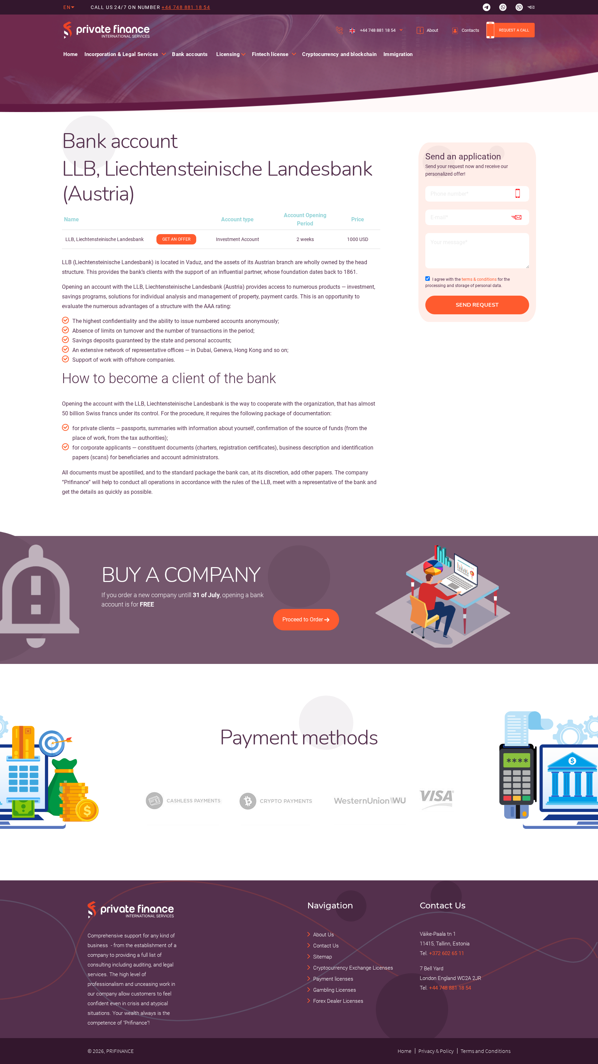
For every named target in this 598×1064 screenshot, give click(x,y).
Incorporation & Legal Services (121, 54)
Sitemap (322, 957)
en (67, 7)
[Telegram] (486, 7)
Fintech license (270, 54)
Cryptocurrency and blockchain (339, 54)
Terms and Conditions (485, 1050)
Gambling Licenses (334, 990)
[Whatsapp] (503, 7)
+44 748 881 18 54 (186, 7)
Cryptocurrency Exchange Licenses (353, 968)
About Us (323, 935)
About (432, 30)
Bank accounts (190, 54)
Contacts (470, 30)
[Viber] (519, 7)
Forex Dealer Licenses (338, 1001)
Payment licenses (333, 979)
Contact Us (326, 946)
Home (70, 54)
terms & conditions (479, 279)
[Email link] (531, 7)
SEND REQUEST (477, 305)
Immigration (398, 54)
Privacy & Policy (436, 1051)
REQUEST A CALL (514, 30)
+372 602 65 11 (446, 953)
